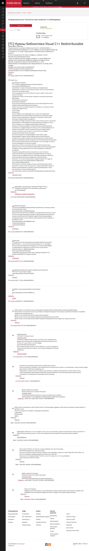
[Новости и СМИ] (3, 36)
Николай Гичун (16, 175)
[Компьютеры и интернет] (3, 30)
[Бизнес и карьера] (3, 17)
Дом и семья (69, 527)
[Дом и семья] (3, 20)
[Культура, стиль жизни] (3, 33)
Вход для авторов (13, 514)
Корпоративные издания (43, 516)
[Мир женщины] (3, 24)
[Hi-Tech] (3, 27)
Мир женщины (54, 521)
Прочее (29, 13)
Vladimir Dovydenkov (46, 28)
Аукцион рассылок (41, 522)
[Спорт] (3, 45)
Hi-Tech (52, 531)
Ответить (11, 72)
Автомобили (53, 515)
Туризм (52, 518)
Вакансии (24, 522)
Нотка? (10, 74)
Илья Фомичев (21, 437)
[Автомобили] (3, 14)
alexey (14, 298)
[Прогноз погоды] (3, 42)
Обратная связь (26, 525)
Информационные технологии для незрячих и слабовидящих (34, 19)
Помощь (10, 522)
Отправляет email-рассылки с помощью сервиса (47, 7)
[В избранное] (12, 46)
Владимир (15, 229)
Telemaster (15, 258)
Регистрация (11, 516)
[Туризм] (3, 51)
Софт (24, 13)
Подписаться (20, 25)
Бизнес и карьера (55, 524)
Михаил (14, 277)
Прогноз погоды (70, 516)
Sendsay (38, 519)
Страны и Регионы (71, 522)
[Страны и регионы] (3, 48)
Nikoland (85, 544)
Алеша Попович (22, 354)
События (38, 525)
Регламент (11, 519)
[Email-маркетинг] (3, 57)
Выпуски (26, 3)
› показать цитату (22, 338)
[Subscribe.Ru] (14, 3)
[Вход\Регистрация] (77, 3)
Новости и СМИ (70, 519)
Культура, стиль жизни (72, 530)
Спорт (68, 514)
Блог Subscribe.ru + (27, 516)
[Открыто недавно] (3, 11)
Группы (37, 3)
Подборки (49, 3)
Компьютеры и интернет (14, 13)
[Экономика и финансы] (3, 54)
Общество (69, 525)
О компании (25, 514)
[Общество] (3, 39)
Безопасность (26, 519)
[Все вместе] (3, 8)
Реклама (38, 514)
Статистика (40, 33)
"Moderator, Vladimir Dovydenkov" (25, 194)
